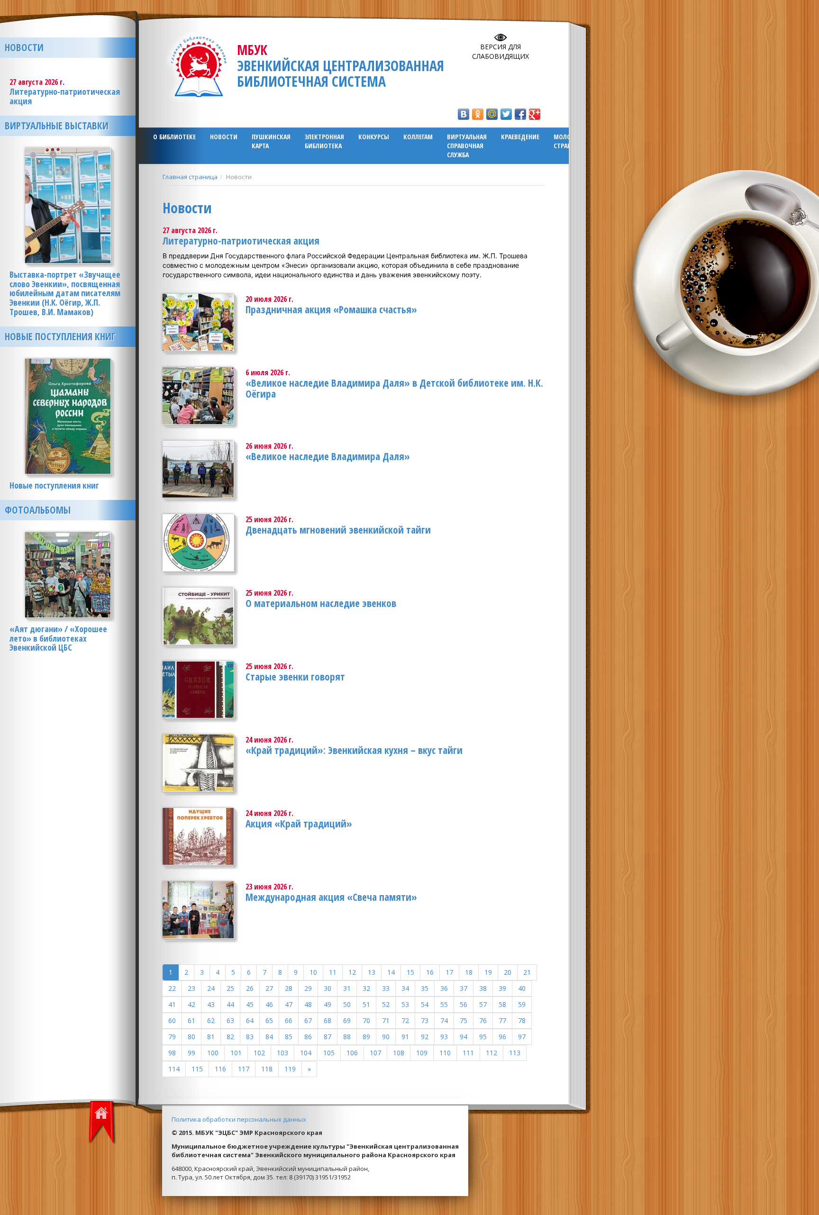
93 (444, 1036)
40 (522, 988)
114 (174, 1068)
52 (386, 1004)
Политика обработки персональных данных (239, 1119)
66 (288, 1020)
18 (469, 972)
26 (250, 988)
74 (444, 1020)
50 (347, 1004)
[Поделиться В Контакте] (463, 114)
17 (449, 972)
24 (211, 988)
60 (172, 1020)
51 (366, 1004)
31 (347, 988)
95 (483, 1036)
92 (424, 1036)
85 (288, 1036)
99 (191, 1052)
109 (422, 1052)
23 (191, 988)
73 (424, 1020)
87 (327, 1036)
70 (366, 1020)
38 (483, 988)
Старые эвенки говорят (295, 676)
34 (405, 988)
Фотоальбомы (38, 510)
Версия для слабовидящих (500, 51)
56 (463, 1004)
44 (230, 1004)
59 (522, 1004)
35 (424, 988)
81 (211, 1036)
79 (172, 1036)
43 (211, 1004)
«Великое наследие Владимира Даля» (328, 456)
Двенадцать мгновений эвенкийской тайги (338, 529)
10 (313, 972)
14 (391, 972)
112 (491, 1052)
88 (347, 1036)
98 (172, 1052)
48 (308, 1004)
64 (250, 1020)
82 (230, 1036)
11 (333, 972)
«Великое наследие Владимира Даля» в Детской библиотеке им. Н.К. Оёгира (394, 388)
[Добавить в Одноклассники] (477, 114)
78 (522, 1020)
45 (250, 1004)
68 (327, 1020)
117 (243, 1068)
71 (386, 1020)
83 (250, 1036)
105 (329, 1052)
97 (522, 1036)
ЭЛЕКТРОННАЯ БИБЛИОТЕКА (324, 141)
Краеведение (520, 136)
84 (269, 1036)
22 (172, 988)
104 (305, 1052)
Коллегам (418, 136)
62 (211, 1020)
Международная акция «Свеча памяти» (331, 897)
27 (269, 988)
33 (386, 988)
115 (197, 1068)
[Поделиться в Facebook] (520, 114)
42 (191, 1004)
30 (327, 988)
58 (502, 1004)
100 (212, 1052)
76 (483, 1020)
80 (191, 1036)
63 (230, 1020)
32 (366, 988)
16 (430, 972)
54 (424, 1004)
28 (288, 988)
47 (288, 1004)
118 (267, 1068)
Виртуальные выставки (57, 125)
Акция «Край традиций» (299, 823)
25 (230, 988)
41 (172, 1004)
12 (352, 972)
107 (375, 1052)
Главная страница (190, 176)
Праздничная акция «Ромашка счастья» (331, 309)
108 (398, 1052)
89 (366, 1036)
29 (308, 988)
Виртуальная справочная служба (467, 145)
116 (220, 1068)
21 (527, 972)
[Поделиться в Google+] (534, 114)
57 (483, 1004)
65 (269, 1020)
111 (468, 1052)
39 (502, 988)
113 (514, 1052)
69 (347, 1020)
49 (327, 1004)
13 (371, 972)
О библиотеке (174, 136)
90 (386, 1036)
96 (502, 1036)
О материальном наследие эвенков (321, 603)
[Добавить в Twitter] (506, 114)
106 (352, 1052)
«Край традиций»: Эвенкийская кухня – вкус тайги (354, 750)
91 (405, 1036)
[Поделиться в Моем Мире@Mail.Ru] (492, 114)
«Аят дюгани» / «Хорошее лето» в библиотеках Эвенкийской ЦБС (58, 638)
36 (444, 988)
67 (308, 1020)
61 (191, 1020)
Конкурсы (373, 136)
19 (488, 972)
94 (463, 1036)
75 (463, 1020)
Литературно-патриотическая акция (241, 240)
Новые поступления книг (60, 336)
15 (410, 972)
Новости (223, 136)
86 (308, 1036)
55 (444, 1004)
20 (507, 972)
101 (236, 1052)
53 (405, 1004)
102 (259, 1052)
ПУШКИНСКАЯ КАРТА (271, 141)
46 (269, 1004)
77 (502, 1020)
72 (405, 1020)
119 (290, 1068)
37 (463, 988)
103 (282, 1052)
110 (445, 1052)
